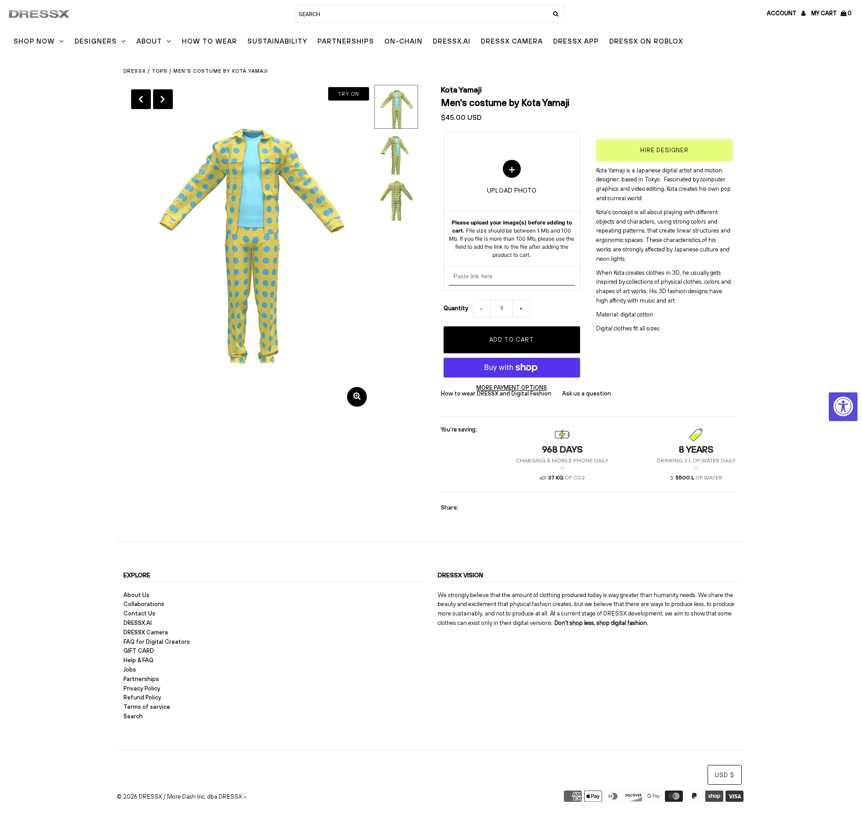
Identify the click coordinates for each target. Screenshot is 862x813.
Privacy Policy (141, 688)
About (149, 41)
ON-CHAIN (403, 41)
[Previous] (141, 99)
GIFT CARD (138, 650)
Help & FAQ (138, 660)
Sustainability (277, 41)
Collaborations (143, 604)
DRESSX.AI (452, 41)
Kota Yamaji (461, 89)
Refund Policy (142, 697)
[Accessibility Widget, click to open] (843, 406)
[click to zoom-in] (357, 397)
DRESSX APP (576, 41)
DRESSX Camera (512, 41)
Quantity (456, 308)
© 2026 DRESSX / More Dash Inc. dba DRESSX (179, 796)
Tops (159, 71)
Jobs (129, 669)
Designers (96, 41)
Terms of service (146, 706)
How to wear (209, 41)
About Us (136, 595)
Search (133, 716)
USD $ (724, 775)
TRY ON (348, 94)
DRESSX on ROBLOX (646, 41)
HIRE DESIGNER (664, 150)
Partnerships (345, 41)
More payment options (511, 387)
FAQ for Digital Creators (156, 641)
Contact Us (139, 613)
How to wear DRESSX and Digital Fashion (497, 393)
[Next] (163, 99)
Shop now (34, 41)
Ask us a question (586, 393)
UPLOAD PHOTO (511, 209)
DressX (134, 71)
